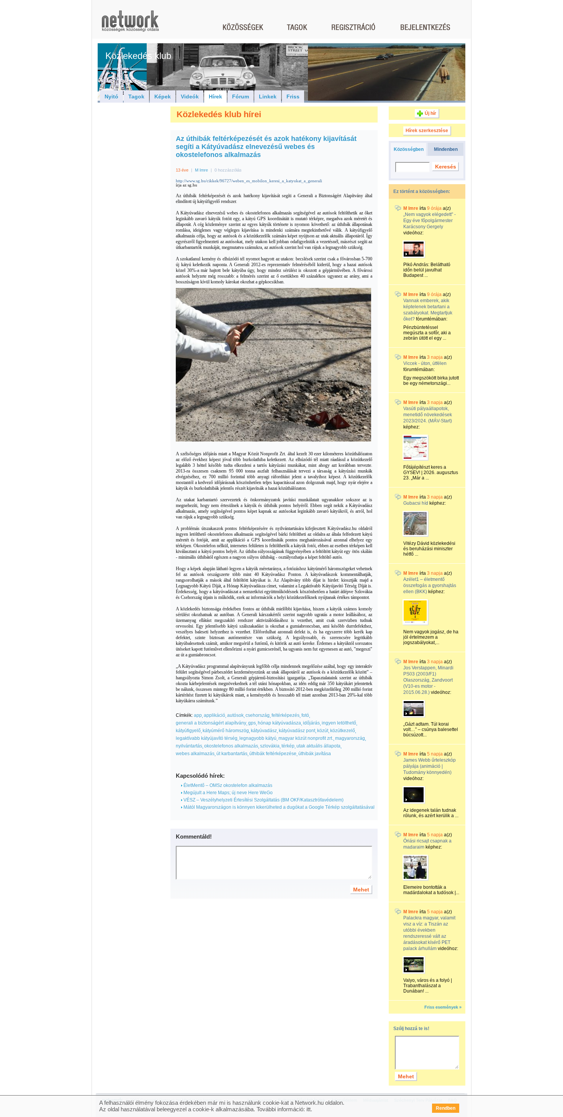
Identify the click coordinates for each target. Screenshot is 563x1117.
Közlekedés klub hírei (219, 114)
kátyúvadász (264, 730)
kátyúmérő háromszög (226, 730)
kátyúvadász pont (297, 730)
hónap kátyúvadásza (279, 723)
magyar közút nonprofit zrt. (305, 738)
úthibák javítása (314, 753)
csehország (257, 715)
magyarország (350, 738)
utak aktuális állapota (318, 746)
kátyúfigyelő (188, 730)
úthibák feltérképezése (272, 753)
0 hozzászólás (228, 170)
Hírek (215, 96)
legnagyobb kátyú (258, 738)
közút (322, 730)
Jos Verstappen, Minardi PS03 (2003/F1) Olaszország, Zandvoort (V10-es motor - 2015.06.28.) (428, 680)
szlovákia (270, 746)
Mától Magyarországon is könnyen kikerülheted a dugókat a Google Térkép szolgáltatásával (278, 807)
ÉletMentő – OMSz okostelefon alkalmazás (227, 785)
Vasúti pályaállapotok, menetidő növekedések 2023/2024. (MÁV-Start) (427, 415)
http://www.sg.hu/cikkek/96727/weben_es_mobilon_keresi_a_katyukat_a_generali (249, 181)
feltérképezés (286, 715)
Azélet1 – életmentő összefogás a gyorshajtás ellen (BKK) (429, 585)
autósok (235, 715)
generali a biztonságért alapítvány (211, 723)
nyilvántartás (189, 746)
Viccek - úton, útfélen (425, 363)
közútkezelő (342, 730)
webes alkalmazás (195, 753)
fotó (305, 715)
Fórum (240, 96)
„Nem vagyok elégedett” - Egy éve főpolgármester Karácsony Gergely (429, 220)
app (198, 715)
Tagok (136, 96)
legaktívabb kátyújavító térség (206, 738)
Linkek (268, 96)
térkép (288, 746)
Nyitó (111, 96)
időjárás (311, 723)
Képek (162, 96)
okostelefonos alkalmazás (231, 746)
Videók (190, 96)
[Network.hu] (130, 24)
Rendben (445, 1108)
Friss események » (443, 1007)
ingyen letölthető (339, 723)
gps (252, 723)
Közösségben (409, 149)
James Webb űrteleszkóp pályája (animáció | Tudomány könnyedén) (429, 766)
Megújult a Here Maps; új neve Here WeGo (227, 792)
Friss (293, 96)
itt (308, 1109)
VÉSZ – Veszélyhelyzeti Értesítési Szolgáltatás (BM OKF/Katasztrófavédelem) (263, 800)
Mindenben (446, 149)
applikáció (214, 715)
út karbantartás (231, 753)
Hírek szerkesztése (427, 130)
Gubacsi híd (415, 503)
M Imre (201, 170)
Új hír (430, 113)
